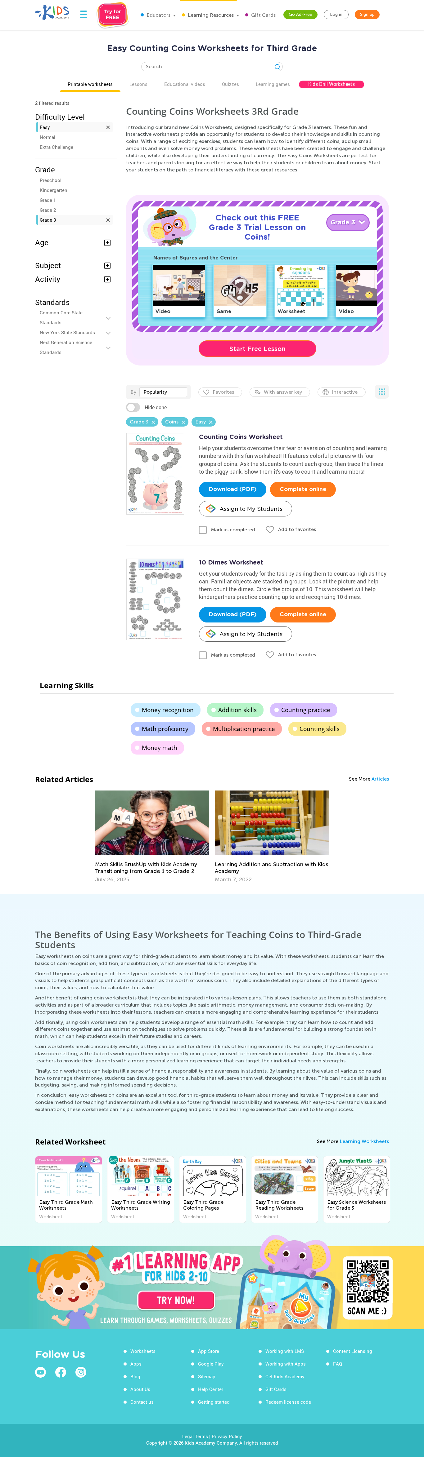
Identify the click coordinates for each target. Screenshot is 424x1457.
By (133, 392)
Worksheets (143, 1351)
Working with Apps (285, 1364)
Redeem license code (288, 1402)
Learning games (273, 84)
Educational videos (184, 84)
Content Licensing (352, 1351)
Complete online (303, 489)
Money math (159, 748)
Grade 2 (48, 210)
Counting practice (305, 710)
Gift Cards (263, 15)
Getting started (214, 1402)
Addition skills (237, 710)
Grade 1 (48, 200)
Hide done (156, 407)
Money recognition (168, 710)
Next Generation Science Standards (66, 347)
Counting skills (320, 729)
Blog (135, 1376)
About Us (140, 1389)
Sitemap (206, 1376)
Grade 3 (48, 220)
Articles (380, 779)
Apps (136, 1364)
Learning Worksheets (364, 1141)
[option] (152, 836)
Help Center (210, 1389)
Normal (47, 137)
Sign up (367, 14)
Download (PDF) (233, 489)
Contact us (142, 1402)
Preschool (50, 180)
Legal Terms (195, 1436)
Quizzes (230, 84)
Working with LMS (284, 1351)
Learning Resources (210, 15)
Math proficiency (165, 729)
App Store (208, 1351)
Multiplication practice (244, 729)
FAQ (337, 1364)
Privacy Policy (227, 1436)
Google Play (211, 1364)
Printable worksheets (90, 84)
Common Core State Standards (61, 317)
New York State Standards (67, 332)
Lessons (138, 84)
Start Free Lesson (257, 348)
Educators (157, 15)
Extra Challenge (56, 147)
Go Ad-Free (300, 14)
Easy (45, 127)
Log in (336, 14)
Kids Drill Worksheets (331, 84)
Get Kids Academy (284, 1376)
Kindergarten (53, 190)
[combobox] (163, 392)
